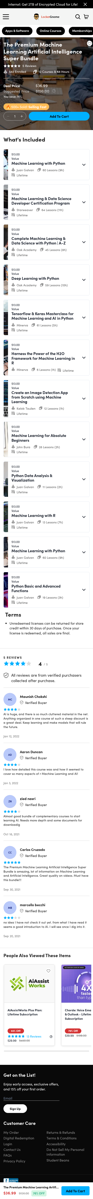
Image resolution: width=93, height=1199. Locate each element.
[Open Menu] (7, 16)
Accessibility (56, 1143)
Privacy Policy (14, 1160)
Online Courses (50, 30)
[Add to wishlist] (89, 43)
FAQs (7, 1155)
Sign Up (15, 1108)
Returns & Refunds (60, 1132)
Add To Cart (59, 116)
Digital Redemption (18, 1137)
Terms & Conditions (61, 1137)
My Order (11, 1132)
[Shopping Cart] (86, 16)
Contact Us (12, 1149)
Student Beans (57, 1160)
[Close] (85, 4)
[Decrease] (8, 116)
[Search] (78, 16)
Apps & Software (17, 30)
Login (7, 1143)
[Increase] (21, 116)
